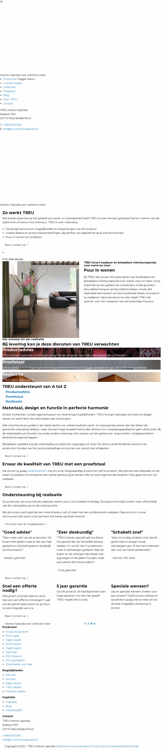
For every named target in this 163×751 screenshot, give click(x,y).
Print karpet (13, 643)
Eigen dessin (13, 683)
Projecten (9, 91)
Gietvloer (11, 652)
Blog (6, 95)
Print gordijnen (15, 660)
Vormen (11, 679)
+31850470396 (12, 124)
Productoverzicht (17, 631)
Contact (8, 103)
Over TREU (10, 99)
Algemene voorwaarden (72, 746)
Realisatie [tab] (14, 401)
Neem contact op (15, 245)
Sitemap (133, 746)
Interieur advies (15, 691)
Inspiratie (11, 702)
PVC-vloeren (14, 656)
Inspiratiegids (14, 710)
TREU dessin (13, 687)
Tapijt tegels (13, 639)
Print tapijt (12, 635)
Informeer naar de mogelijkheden (25, 524)
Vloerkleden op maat (19, 664)
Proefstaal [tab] (14, 397)
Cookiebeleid (118, 746)
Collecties (9, 87)
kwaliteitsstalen (37, 470)
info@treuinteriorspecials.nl (20, 129)
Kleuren (11, 675)
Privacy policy (99, 746)
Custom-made (12, 83)
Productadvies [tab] (18, 392)
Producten (10, 79)
